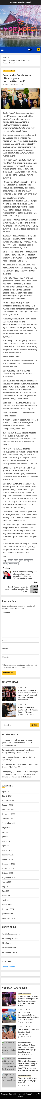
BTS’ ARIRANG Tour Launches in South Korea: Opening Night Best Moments (27, 1048)
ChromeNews (30, 1094)
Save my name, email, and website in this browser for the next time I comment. (20, 666)
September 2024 (8, 877)
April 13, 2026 (24, 1086)
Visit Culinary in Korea (11, 934)
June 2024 (6, 891)
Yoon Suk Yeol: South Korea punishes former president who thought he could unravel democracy (28, 695)
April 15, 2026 (24, 1055)
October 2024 (7, 873)
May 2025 (6, 841)
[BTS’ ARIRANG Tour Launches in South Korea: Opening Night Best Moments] (9, 1048)
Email (5, 649)
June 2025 (6, 837)
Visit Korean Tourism (10, 952)
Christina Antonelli (8, 966)
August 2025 (7, 828)
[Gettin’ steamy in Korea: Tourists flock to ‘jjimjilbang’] (9, 1032)
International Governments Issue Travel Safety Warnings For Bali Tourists (28, 1016)
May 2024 (6, 896)
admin (6, 85)
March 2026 (7, 796)
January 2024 (7, 914)
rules (31, 561)
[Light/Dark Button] (30, 50)
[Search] (34, 50)
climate (10, 561)
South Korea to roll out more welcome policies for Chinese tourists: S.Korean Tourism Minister (17, 743)
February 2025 (8, 855)
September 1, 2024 (17, 85)
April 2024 (6, 900)
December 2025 (8, 809)
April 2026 (6, 791)
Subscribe (38, 49)
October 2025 (7, 818)
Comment (6, 612)
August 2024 (7, 882)
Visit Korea (6, 943)
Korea (26, 561)
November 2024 (8, 868)
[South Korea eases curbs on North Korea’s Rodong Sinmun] (9, 710)
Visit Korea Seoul (9, 71)
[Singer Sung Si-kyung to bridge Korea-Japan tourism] (9, 1080)
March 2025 (7, 850)
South (5, 564)
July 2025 (5, 832)
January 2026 (7, 805)
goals (20, 561)
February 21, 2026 (26, 715)
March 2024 (7, 905)
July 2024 (5, 886)
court (15, 561)
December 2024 (8, 864)
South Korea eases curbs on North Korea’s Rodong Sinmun (28, 709)
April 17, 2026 (24, 1022)
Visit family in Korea (10, 938)
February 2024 (8, 909)
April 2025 (6, 846)
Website (5, 657)
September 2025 (8, 823)
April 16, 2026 (24, 1037)
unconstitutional (13, 564)
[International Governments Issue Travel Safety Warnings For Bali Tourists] (9, 1016)
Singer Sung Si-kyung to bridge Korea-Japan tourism (28, 1080)
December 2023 (8, 918)
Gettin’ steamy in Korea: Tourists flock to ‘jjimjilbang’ (28, 1031)
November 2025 (8, 814)
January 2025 (7, 859)
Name (5, 640)
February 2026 (8, 800)
